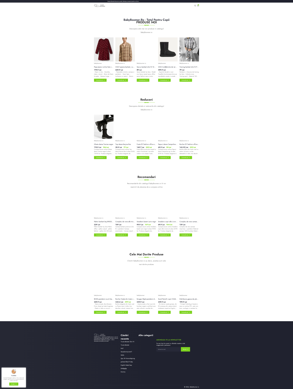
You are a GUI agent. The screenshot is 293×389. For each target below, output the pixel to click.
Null (122, 348)
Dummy (123, 372)
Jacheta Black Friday (127, 362)
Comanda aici (99, 80)
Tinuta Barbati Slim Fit (127, 342)
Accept (13, 384)
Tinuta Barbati (125, 345)
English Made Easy (126, 365)
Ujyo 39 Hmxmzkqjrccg (128, 358)
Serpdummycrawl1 (126, 352)
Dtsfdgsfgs (124, 368)
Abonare (185, 349)
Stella (122, 355)
